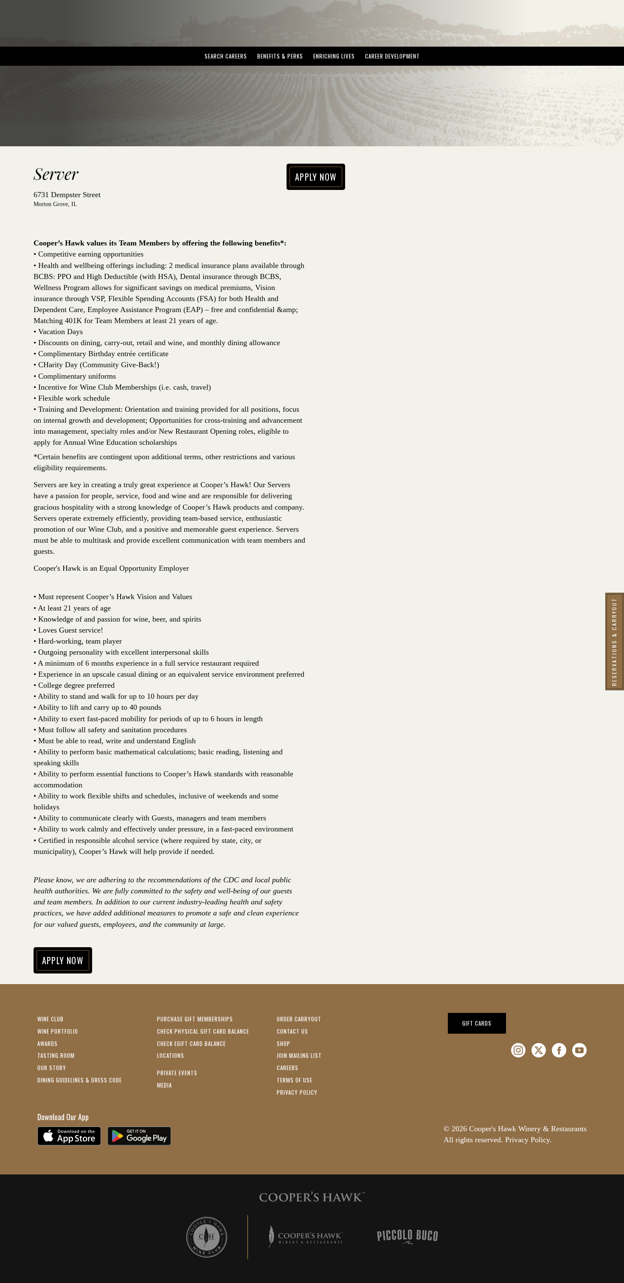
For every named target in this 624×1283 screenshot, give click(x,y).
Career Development (392, 56)
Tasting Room (56, 1055)
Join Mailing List (299, 1055)
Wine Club (50, 1019)
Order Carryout (299, 1019)
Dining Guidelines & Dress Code (79, 1080)
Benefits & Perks (280, 56)
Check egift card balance (191, 1043)
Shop (283, 1043)
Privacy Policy (297, 1092)
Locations (170, 1055)
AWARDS (47, 1043)
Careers (287, 1067)
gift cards (484, 1022)
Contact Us (292, 1031)
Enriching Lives (334, 56)
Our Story (51, 1067)
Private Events (177, 1072)
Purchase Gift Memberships (195, 1019)
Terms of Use (294, 1080)
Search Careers (226, 56)
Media (164, 1085)
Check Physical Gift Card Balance (203, 1031)
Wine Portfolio (57, 1031)
